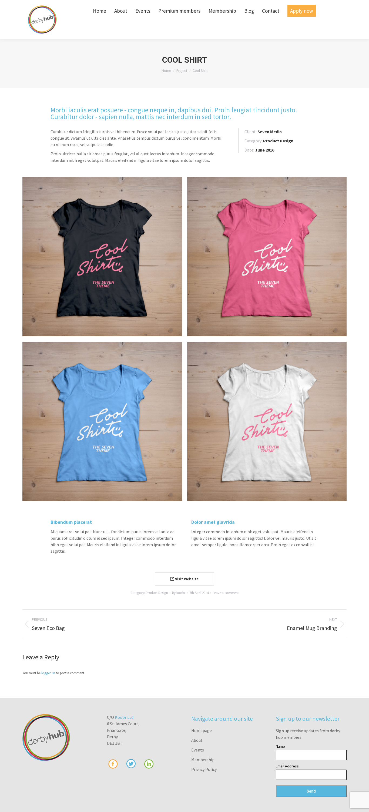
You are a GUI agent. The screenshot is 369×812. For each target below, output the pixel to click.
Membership (202, 759)
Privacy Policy (204, 769)
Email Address (287, 766)
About (197, 740)
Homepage (201, 730)
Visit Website (186, 578)
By (178, 592)
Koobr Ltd (124, 717)
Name (280, 746)
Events (197, 750)
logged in (48, 673)
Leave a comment (226, 592)
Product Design (157, 592)
